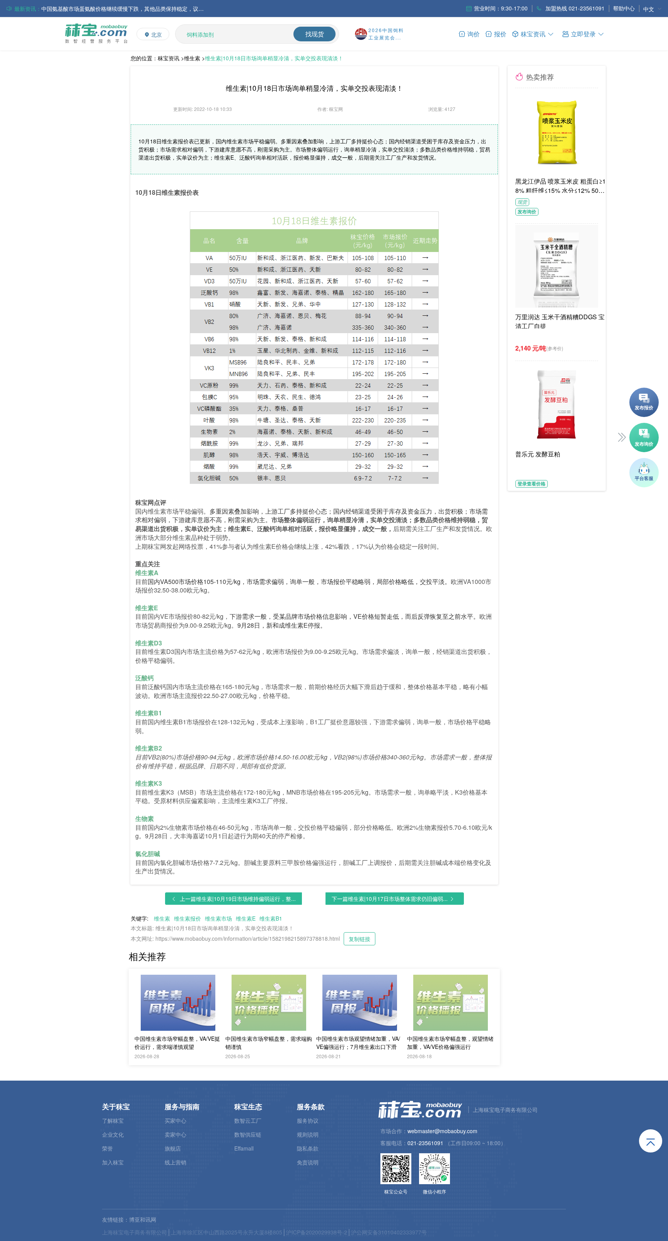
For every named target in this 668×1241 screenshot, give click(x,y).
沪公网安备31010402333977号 (389, 1232)
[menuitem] (652, 8)
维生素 (162, 918)
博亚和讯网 (142, 1219)
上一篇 (238, 898)
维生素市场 (218, 918)
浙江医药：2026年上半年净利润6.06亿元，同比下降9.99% (112, 8)
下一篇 (390, 898)
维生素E (246, 918)
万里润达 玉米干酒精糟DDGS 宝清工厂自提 (560, 320)
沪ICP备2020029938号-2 (316, 1232)
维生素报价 (187, 918)
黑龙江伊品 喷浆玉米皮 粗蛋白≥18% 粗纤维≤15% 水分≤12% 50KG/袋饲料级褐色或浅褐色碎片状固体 (561, 185)
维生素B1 (270, 918)
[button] (583, 33)
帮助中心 (624, 8)
